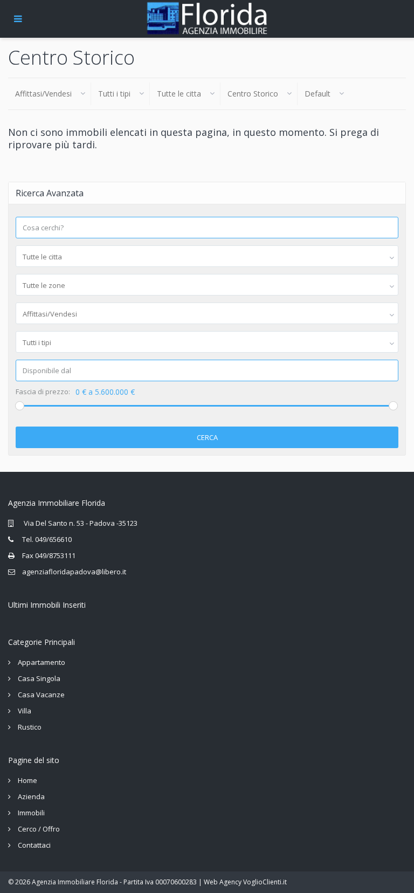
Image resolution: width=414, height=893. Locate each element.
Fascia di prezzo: (43, 391)
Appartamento (41, 662)
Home (27, 780)
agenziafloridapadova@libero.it (74, 571)
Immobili (31, 813)
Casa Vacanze (41, 694)
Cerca (207, 437)
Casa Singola (39, 678)
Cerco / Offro (39, 829)
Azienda (31, 796)
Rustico (30, 727)
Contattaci (34, 845)
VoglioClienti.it (265, 882)
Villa (24, 711)
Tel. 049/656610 (47, 539)
